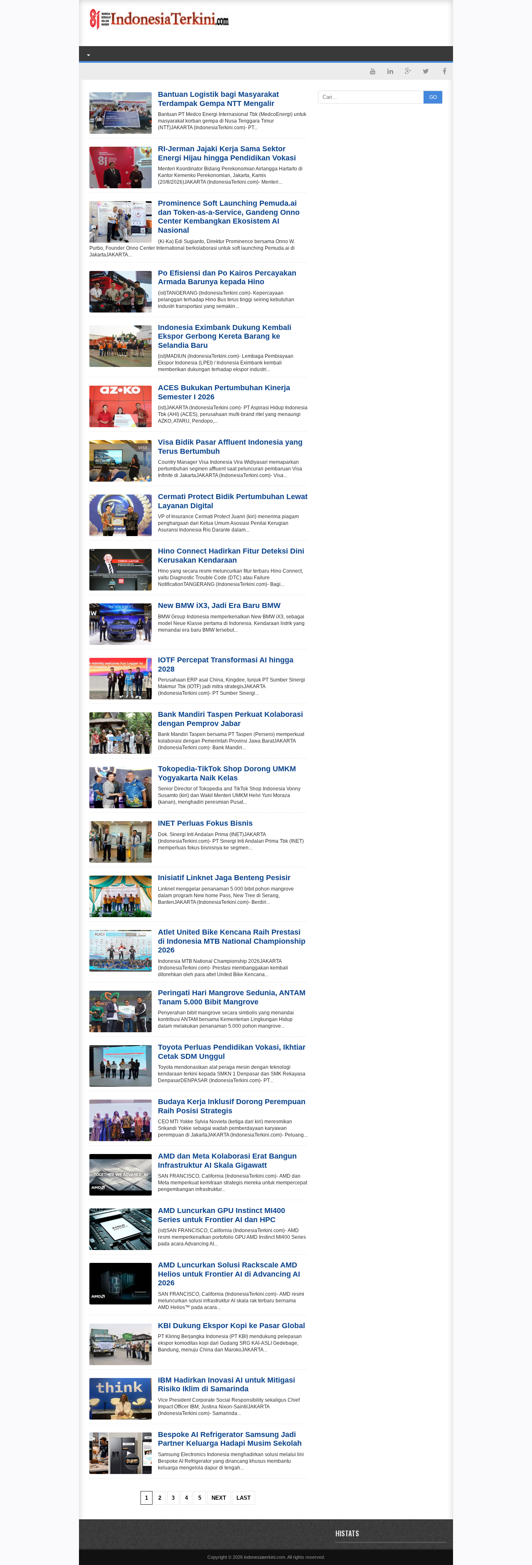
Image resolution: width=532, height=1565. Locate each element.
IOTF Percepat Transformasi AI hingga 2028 (225, 664)
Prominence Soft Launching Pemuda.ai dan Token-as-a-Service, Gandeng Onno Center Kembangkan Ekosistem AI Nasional (229, 216)
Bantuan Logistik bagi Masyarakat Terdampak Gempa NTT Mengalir (218, 99)
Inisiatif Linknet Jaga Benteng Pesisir (224, 878)
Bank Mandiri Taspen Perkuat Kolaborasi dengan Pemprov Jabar (230, 719)
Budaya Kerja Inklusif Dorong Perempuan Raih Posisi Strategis (231, 1106)
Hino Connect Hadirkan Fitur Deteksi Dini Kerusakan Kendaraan (231, 555)
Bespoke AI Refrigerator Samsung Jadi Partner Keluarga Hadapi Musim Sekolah (230, 1439)
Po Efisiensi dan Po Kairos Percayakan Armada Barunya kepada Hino (227, 277)
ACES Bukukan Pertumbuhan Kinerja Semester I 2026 (224, 392)
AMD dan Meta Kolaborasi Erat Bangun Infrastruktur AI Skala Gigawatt (227, 1160)
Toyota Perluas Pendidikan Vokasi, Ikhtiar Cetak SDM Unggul (231, 1052)
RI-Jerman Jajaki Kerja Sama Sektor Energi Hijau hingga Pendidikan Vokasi (227, 153)
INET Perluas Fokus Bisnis (205, 823)
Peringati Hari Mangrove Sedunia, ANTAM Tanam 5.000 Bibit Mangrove (231, 997)
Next (219, 1498)
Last (243, 1498)
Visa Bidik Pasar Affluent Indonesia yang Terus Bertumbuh (230, 446)
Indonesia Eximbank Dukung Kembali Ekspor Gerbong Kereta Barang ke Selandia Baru (224, 336)
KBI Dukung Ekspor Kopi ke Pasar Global (231, 1325)
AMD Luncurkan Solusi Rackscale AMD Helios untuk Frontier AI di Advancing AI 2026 (229, 1274)
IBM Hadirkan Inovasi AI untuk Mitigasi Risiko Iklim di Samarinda (226, 1384)
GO (433, 97)
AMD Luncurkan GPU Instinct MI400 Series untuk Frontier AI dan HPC (221, 1215)
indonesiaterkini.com (264, 1557)
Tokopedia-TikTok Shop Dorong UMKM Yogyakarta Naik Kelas (227, 773)
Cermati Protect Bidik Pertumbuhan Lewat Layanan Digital (233, 501)
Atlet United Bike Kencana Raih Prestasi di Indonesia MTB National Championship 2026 (231, 941)
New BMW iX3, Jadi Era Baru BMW (219, 605)
